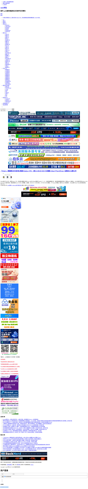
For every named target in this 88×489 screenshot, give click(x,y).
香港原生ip (7, 69)
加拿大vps (7, 50)
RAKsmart (7, 27)
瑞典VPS (7, 62)
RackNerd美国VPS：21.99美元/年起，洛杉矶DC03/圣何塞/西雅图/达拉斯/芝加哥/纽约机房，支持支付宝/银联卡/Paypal (27, 422)
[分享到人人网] (5, 487)
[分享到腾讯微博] (3, 487)
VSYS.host (7, 101)
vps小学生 (3, 7)
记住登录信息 (8, 476)
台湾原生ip (7, 71)
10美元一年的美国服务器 (8, 1)
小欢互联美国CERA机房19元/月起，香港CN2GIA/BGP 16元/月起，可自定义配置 (20, 441)
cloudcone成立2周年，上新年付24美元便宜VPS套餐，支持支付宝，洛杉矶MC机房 (20, 440)
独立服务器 (5, 104)
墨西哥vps (7, 67)
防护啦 (18, 464)
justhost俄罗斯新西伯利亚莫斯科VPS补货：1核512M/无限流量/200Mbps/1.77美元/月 (20, 443)
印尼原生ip (7, 82)
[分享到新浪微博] (2, 487)
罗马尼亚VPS (8, 58)
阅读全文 (32, 185)
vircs (6, 96)
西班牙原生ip (8, 84)
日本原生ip (7, 72)
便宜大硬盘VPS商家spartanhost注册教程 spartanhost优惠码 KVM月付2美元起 (19, 446)
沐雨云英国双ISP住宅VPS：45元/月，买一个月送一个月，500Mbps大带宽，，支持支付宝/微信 (22, 432)
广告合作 (5, 4)
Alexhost (7, 99)
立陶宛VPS (7, 60)
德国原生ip (7, 78)
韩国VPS (7, 35)
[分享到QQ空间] (0, 487)
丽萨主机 (7, 86)
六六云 (6, 89)
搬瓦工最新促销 (6, 3)
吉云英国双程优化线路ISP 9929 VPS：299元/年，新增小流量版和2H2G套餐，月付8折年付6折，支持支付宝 (25, 427)
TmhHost (7, 92)
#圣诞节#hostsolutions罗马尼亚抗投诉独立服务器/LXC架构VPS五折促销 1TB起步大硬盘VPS (22, 438)
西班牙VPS (7, 61)
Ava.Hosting (7, 98)
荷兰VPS (7, 45)
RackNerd (7, 25)
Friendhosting (7, 30)
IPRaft (6, 90)
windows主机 (14, 185)
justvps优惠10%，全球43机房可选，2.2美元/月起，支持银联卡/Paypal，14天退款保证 (20, 419)
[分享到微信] (6, 487)
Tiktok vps (5, 68)
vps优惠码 (9, 185)
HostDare (7, 28)
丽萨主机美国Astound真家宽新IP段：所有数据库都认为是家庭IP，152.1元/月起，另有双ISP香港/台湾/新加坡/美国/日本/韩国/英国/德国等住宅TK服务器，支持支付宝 (37, 420)
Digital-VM (7, 31)
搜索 (1, 13)
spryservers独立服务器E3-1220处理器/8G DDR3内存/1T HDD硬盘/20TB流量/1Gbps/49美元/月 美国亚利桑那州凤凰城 (27, 447)
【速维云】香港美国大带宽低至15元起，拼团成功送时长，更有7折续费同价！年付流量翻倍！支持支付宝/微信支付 (27, 423)
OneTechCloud (8, 88)
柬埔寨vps (7, 55)
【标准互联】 (9, 464)
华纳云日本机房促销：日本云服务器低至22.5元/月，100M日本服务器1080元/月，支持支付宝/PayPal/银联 (25, 448)
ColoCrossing (7, 26)
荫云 (6, 95)
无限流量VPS (6, 103)
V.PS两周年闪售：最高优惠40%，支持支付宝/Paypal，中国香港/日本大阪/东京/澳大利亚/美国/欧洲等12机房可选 (26, 444)
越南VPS (7, 54)
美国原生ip (7, 75)
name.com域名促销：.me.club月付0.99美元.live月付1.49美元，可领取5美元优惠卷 (20, 450)
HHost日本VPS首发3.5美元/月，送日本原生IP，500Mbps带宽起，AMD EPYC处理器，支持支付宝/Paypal (25, 429)
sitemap (32, 464)
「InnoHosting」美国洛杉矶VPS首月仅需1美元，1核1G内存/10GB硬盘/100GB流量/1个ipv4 (22, 437)
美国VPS (7, 37)
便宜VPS (5, 23)
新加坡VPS (7, 40)
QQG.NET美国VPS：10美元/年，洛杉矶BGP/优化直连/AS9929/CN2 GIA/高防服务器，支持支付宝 (23, 425)
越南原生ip (7, 79)
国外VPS (5, 32)
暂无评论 (20, 185)
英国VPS (7, 42)
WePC (6, 93)
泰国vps (7, 57)
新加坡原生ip (8, 81)
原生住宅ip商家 (6, 85)
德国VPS (7, 41)
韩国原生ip (7, 74)
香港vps (4, 22)
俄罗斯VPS (7, 44)
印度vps (7, 51)
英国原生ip (7, 76)
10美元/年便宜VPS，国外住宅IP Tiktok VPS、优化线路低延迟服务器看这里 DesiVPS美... (21, 17)
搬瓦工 (4, 21)
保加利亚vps (7, 64)
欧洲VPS (7, 48)
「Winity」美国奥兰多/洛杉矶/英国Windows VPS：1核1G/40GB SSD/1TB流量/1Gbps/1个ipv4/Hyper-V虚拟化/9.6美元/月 (38, 171)
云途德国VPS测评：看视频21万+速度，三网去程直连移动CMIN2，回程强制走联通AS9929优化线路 (24, 426)
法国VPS (7, 47)
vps (3, 19)
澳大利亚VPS (8, 52)
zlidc (6, 91)
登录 (1, 15)
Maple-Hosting (8, 100)
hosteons (7, 29)
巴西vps (7, 65)
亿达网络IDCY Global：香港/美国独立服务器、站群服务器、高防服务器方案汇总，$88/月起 (22, 430)
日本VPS (7, 34)
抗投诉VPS (5, 97)
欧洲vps (7, 38)
